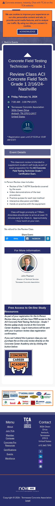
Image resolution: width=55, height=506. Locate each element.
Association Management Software (27, 491)
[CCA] (18, 363)
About (10, 426)
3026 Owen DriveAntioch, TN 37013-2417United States (23, 113)
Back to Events (11, 42)
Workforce (10, 458)
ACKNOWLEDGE (27, 31)
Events (10, 454)
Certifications (10, 449)
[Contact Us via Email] (40, 466)
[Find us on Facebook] (40, 451)
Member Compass (10, 437)
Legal (27, 500)
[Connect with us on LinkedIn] (40, 456)
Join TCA (10, 431)
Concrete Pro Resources (10, 444)
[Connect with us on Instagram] (40, 461)
